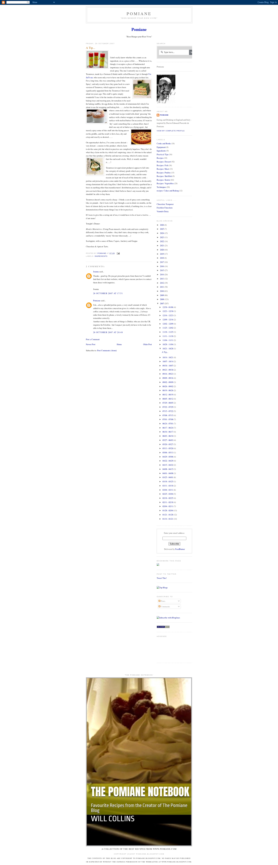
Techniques (161, 187)
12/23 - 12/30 (168, 311)
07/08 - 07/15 (168, 415)
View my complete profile (171, 131)
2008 (162, 299)
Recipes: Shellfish (164, 176)
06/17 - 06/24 (168, 427)
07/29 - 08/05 (168, 402)
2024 (162, 233)
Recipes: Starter (163, 179)
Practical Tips (162, 154)
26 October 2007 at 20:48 (108, 332)
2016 (162, 266)
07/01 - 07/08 (168, 419)
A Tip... (165, 352)
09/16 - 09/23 (168, 373)
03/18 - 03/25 (168, 481)
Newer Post (90, 344)
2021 (162, 245)
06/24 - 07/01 (168, 423)
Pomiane (139, 13)
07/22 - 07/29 (168, 406)
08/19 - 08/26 (168, 390)
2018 (162, 257)
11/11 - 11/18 (168, 336)
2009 (162, 295)
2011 (162, 286)
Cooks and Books (164, 143)
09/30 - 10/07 (168, 365)
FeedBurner (180, 549)
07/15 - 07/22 (168, 411)
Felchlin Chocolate (165, 207)
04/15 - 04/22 (168, 464)
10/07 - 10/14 (168, 361)
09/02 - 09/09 (168, 382)
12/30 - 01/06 (168, 307)
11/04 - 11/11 (168, 340)
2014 (162, 274)
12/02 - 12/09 (168, 323)
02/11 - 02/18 (168, 502)
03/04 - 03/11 (168, 489)
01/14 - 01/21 (168, 518)
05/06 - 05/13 (168, 452)
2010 (162, 291)
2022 (162, 241)
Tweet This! (162, 578)
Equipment (161, 147)
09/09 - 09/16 (168, 377)
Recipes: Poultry (164, 172)
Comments (165, 606)
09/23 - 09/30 (168, 369)
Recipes (160, 157)
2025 (162, 228)
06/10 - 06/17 (168, 431)
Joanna (96, 271)
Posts (162, 601)
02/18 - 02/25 (168, 498)
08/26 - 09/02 (168, 386)
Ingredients (101, 256)
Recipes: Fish (162, 165)
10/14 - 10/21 (168, 357)
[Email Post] (118, 253)
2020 (162, 249)
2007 (162, 303)
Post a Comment (93, 339)
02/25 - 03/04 (168, 493)
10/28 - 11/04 (168, 344)
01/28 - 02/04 (168, 510)
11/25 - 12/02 (168, 327)
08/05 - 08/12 (168, 398)
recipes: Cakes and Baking (168, 190)
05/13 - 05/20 (168, 448)
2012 (162, 282)
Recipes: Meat (163, 168)
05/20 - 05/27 (168, 444)
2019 (162, 253)
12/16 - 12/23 (168, 315)
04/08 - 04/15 (168, 469)
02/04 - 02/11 (168, 506)
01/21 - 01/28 (168, 514)
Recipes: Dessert (164, 161)
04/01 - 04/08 (168, 473)
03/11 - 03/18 (168, 485)
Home (119, 344)
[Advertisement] (167, 649)
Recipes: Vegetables (165, 183)
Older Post (147, 344)
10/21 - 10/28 (168, 348)
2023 (162, 237)
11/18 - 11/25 (168, 331)
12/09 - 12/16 (168, 319)
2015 (162, 270)
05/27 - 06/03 (168, 440)
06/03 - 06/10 (168, 435)
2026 (162, 224)
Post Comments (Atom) (107, 350)
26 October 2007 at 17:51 (108, 293)
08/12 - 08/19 (168, 394)
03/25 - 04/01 (168, 477)
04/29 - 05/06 (168, 456)
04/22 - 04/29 (168, 460)
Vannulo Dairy (163, 211)
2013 (162, 278)
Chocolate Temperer (165, 204)
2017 (162, 262)
